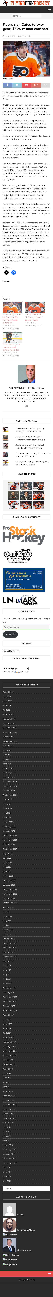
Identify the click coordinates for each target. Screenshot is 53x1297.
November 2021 (9, 947)
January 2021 (8, 992)
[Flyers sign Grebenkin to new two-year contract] (13, 486)
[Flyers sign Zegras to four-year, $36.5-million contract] (38, 495)
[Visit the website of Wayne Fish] (26, 406)
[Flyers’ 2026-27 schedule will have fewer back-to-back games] (13, 495)
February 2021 (9, 988)
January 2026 (9, 723)
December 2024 (10, 782)
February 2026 (9, 719)
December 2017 (9, 1158)
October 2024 (9, 790)
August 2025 (8, 746)
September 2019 (10, 1064)
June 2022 (7, 916)
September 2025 (10, 741)
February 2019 (9, 1096)
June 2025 (7, 755)
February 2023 (9, 880)
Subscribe (10, 634)
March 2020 (8, 1037)
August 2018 (8, 1122)
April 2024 (7, 817)
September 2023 (10, 849)
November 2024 (10, 786)
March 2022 (8, 930)
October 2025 (9, 737)
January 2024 (9, 831)
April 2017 (7, 1176)
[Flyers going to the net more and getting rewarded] (12, 337)
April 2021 (7, 979)
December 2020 (10, 997)
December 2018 (10, 1105)
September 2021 (10, 956)
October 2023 (9, 844)
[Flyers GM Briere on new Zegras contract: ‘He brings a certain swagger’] (26, 495)
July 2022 (7, 912)
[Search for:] (26, 16)
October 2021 (8, 952)
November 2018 (10, 1109)
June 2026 (7, 701)
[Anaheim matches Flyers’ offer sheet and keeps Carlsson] (38, 505)
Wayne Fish (25, 36)
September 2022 (10, 903)
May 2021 (7, 974)
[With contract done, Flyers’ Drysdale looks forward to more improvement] (26, 486)
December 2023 (10, 835)
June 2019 (7, 1078)
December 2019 (10, 1051)
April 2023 (7, 871)
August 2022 (8, 907)
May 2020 (7, 1028)
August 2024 (8, 799)
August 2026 (8, 692)
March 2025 (8, 768)
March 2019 (8, 1091)
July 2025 (7, 750)
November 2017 (9, 1163)
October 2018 (9, 1114)
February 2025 (9, 772)
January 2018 (9, 1154)
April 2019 (7, 1087)
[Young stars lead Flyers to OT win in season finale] (35, 307)
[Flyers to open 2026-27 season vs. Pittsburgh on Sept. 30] (13, 505)
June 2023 (7, 862)
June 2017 (7, 1172)
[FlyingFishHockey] (26, 5)
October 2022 (9, 898)
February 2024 (9, 826)
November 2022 (10, 894)
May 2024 (7, 813)
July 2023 (7, 858)
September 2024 (10, 795)
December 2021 (9, 943)
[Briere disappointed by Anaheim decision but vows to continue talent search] (26, 505)
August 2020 (8, 1015)
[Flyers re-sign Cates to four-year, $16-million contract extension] (12, 307)
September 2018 (10, 1118)
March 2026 (8, 714)
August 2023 (8, 853)
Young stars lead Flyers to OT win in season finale (34, 317)
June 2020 (7, 1024)
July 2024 (7, 804)
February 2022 (9, 934)
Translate (24, 671)
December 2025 (10, 728)
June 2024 (7, 808)
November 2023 (10, 840)
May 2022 (7, 921)
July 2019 (7, 1073)
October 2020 (9, 1006)
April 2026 (7, 710)
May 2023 (7, 867)
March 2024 (8, 822)
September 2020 (10, 1010)
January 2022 (9, 939)
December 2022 (10, 889)
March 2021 (8, 983)
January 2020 (9, 1046)
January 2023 (9, 885)
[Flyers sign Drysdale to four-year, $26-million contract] (38, 486)
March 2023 (8, 876)
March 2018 (8, 1145)
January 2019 (9, 1100)
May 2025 (7, 759)
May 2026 (7, 705)
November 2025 (10, 732)
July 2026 (7, 696)
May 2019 (7, 1082)
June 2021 (7, 970)
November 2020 (10, 1001)
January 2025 (9, 777)
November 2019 (10, 1055)
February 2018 (9, 1149)
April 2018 (7, 1141)
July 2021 (7, 965)
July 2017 (7, 1167)
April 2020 (7, 1033)
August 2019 (8, 1069)
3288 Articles (38, 388)
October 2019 (9, 1060)
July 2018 (7, 1127)
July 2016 (7, 1181)
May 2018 (7, 1136)
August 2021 (8, 961)
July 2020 (7, 1019)
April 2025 (7, 764)
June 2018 (7, 1131)
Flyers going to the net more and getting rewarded (11, 347)
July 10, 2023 (10, 36)
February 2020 (9, 1042)
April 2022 (7, 925)
